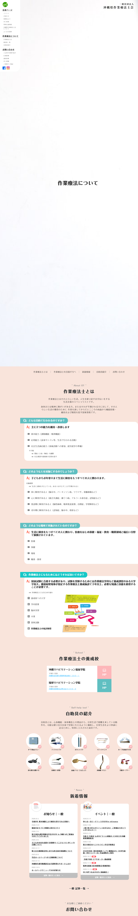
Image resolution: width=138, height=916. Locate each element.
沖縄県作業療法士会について (10, 28)
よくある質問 (8, 31)
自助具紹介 (101, 372)
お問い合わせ (119, 372)
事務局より (7, 19)
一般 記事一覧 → (79, 888)
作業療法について (10, 36)
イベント (6, 13)
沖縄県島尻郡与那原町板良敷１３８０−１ (64, 676)
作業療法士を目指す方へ (65, 372)
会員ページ (8, 10)
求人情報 (6, 21)
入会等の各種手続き (10, 53)
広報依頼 (6, 55)
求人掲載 (6, 61)
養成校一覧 (7, 42)
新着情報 (86, 372)
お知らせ (6, 16)
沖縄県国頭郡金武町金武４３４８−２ (62, 689)
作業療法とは (8, 39)
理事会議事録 (8, 24)
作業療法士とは (40, 372)
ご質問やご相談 (8, 64)
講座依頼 (6, 58)
